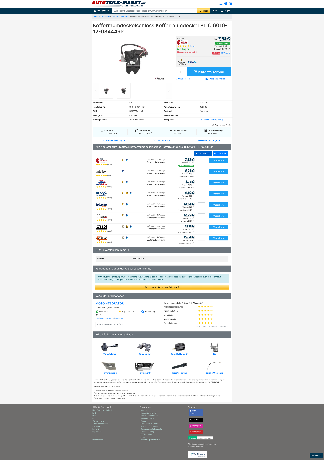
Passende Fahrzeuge (209, 140)
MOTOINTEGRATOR (110, 303)
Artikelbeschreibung (114, 140)
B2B (214, 11)
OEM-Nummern (162, 140)
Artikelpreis (203, 153)
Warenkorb (209, 71)
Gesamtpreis (220, 153)
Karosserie (106, 16)
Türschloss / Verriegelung (120, 16)
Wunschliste (183, 79)
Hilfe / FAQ (316, 455)
